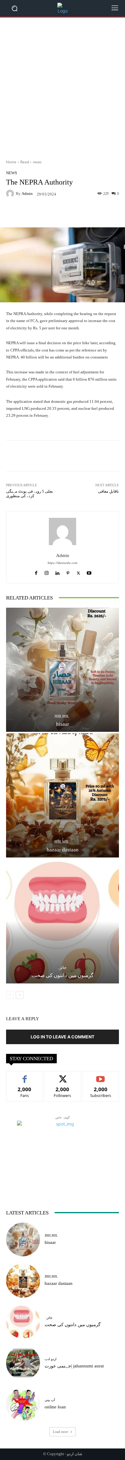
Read (24, 162)
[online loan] (23, 1404)
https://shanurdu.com (62, 563)
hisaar (62, 724)
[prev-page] (10, 995)
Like (24, 1076)
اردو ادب (50, 1359)
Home (11, 162)
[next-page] (19, 995)
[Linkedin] (57, 571)
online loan (55, 1406)
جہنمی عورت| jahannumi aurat (74, 1365)
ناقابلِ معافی (108, 491)
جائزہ (61, 967)
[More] (87, 213)
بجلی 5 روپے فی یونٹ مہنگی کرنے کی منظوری (29, 493)
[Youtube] (89, 571)
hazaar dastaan (63, 850)
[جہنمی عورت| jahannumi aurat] (23, 1363)
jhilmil (61, 716)
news (37, 162)
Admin (27, 193)
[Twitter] (78, 571)
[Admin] (11, 194)
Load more (60, 1432)
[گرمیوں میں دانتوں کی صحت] (62, 921)
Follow (63, 1076)
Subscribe (101, 1076)
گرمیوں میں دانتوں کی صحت (62, 975)
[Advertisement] (62, 86)
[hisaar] (62, 670)
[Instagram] (46, 571)
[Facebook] (36, 571)
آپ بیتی (50, 1400)
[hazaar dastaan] (62, 795)
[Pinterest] (68, 571)
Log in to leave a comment (62, 1036)
